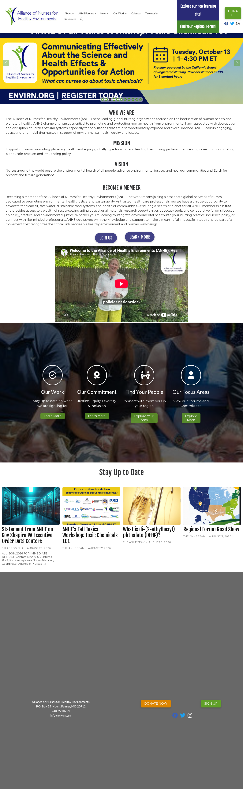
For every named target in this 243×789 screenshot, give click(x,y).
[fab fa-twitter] (232, 24)
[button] (81, 19)
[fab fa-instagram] (238, 24)
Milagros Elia (13, 548)
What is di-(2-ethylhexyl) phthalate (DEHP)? (149, 532)
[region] (121, 63)
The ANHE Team (73, 548)
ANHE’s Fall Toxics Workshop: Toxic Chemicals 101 (90, 535)
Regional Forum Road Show (211, 529)
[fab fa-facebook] (226, 24)
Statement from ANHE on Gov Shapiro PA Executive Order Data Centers (27, 535)
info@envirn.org (60, 715)
